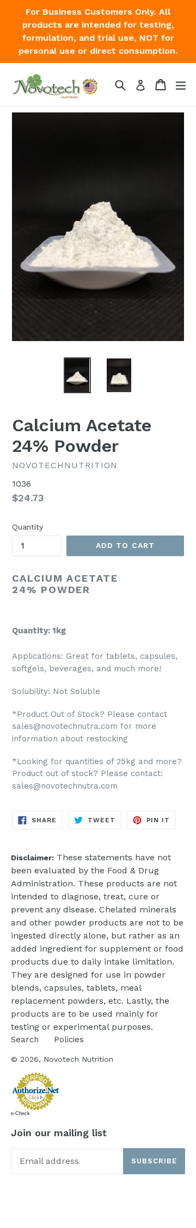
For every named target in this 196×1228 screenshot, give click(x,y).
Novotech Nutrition (78, 1059)
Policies (69, 1039)
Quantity (27, 526)
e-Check (20, 1113)
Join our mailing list (59, 1132)
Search (25, 1039)
